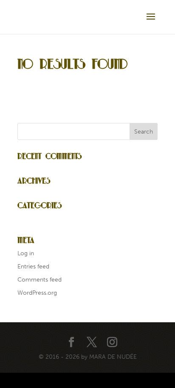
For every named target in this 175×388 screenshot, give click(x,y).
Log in (25, 253)
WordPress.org (37, 292)
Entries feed (33, 266)
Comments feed (39, 279)
